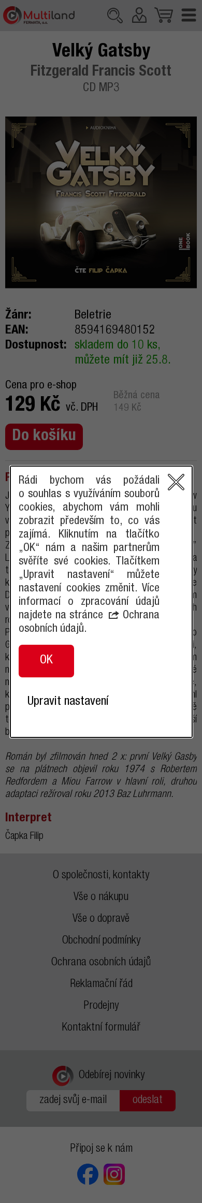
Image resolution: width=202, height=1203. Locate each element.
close (176, 482)
